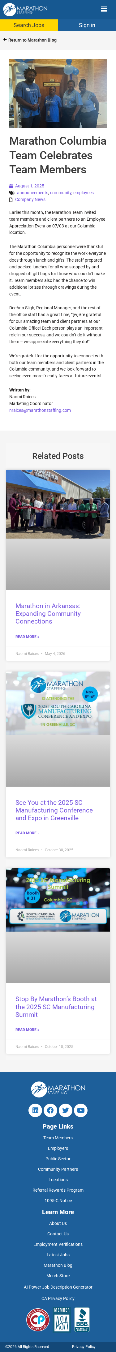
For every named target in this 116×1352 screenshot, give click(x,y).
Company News (30, 199)
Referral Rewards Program (58, 1190)
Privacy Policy (84, 1347)
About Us (58, 1223)
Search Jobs (29, 25)
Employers (58, 1148)
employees (83, 192)
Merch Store (58, 1276)
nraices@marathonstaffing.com (40, 410)
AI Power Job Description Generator (58, 1287)
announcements (32, 192)
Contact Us (58, 1234)
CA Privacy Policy (58, 1298)
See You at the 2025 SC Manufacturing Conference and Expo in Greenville (54, 810)
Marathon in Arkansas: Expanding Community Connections (48, 613)
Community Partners (58, 1169)
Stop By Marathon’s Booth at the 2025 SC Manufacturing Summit (56, 1006)
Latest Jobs (58, 1255)
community (60, 192)
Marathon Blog (58, 1265)
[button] (84, 9)
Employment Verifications (58, 1244)
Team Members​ (58, 1138)
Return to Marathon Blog (32, 40)
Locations (58, 1179)
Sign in (87, 25)
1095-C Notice (58, 1200)
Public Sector (58, 1159)
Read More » (27, 637)
